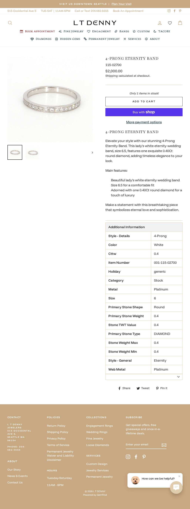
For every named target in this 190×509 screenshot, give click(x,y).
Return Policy (56, 425)
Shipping (111, 75)
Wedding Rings (96, 432)
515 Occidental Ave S (21, 11)
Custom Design (96, 464)
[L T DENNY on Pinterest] (144, 457)
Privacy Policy (56, 438)
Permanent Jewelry (99, 476)
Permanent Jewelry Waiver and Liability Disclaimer (60, 456)
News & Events (17, 476)
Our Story (14, 469)
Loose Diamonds (97, 445)
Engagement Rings (99, 425)
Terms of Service (58, 445)
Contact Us (15, 482)
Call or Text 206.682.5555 (92, 11)
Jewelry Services (97, 470)
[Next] (90, 152)
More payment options (144, 122)
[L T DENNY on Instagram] (128, 457)
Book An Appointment (128, 11)
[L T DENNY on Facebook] (136, 457)
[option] (95, 4)
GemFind (102, 494)
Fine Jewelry (94, 438)
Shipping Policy (57, 432)
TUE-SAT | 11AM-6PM (55, 11)
